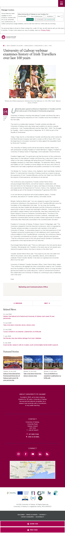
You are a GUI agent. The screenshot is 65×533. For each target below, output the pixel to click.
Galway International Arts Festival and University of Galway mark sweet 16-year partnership (29, 317)
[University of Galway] (9, 37)
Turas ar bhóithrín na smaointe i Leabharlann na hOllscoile (22, 331)
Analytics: (50, 16)
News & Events (29, 45)
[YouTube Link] (32, 454)
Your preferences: (36, 16)
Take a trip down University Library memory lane (19, 325)
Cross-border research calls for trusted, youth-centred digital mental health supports (30, 345)
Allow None (40, 19)
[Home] (3, 45)
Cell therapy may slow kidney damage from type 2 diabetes (22, 338)
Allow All (30, 19)
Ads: (58, 16)
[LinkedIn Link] (39, 454)
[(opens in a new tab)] (18, 494)
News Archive (39, 45)
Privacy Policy (45, 30)
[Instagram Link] (18, 454)
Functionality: (22, 16)
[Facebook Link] (25, 454)
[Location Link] (32, 477)
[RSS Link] (47, 454)
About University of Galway (15, 45)
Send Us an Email (33, 437)
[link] (18, 493)
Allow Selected (50, 19)
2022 (46, 45)
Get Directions (34, 434)
